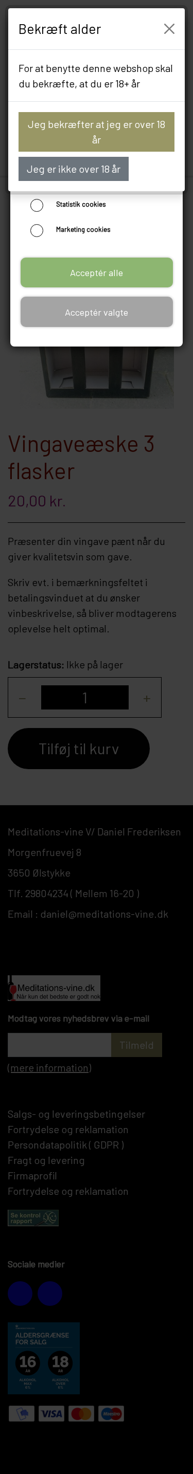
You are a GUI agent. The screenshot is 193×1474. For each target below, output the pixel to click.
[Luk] (169, 29)
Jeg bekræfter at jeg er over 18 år (96, 131)
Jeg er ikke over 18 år (73, 168)
